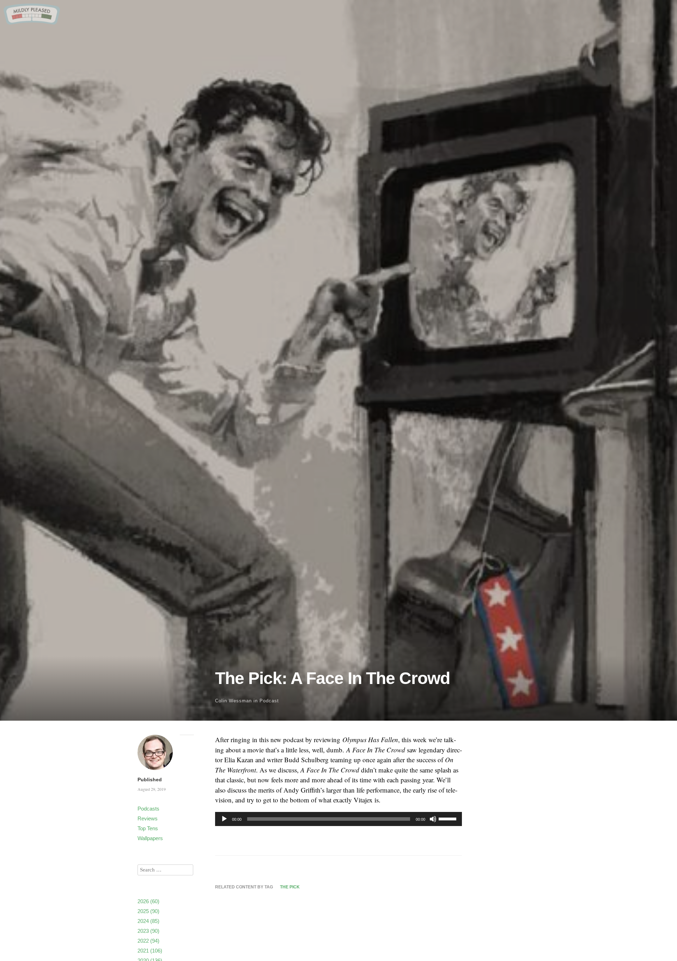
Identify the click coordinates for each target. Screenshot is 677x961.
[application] (338, 819)
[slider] (448, 818)
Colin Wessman (233, 700)
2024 (148, 921)
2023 (148, 931)
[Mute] (433, 819)
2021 (150, 951)
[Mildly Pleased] (32, 22)
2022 (148, 941)
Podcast (269, 700)
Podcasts (148, 809)
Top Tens (148, 828)
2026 (148, 901)
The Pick (290, 887)
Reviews (148, 818)
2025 (148, 911)
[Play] (224, 819)
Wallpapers (150, 838)
